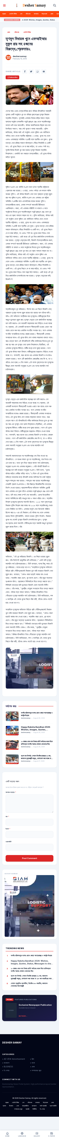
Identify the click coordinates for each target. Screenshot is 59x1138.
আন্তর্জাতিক (25, 1106)
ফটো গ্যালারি (43, 1106)
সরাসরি (27, 1109)
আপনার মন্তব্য (11, 792)
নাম (7, 816)
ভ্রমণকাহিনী (53, 1106)
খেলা (17, 1106)
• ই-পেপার (5, 1070)
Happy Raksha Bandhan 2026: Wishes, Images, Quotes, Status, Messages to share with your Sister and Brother (32, 962)
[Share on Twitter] (31, 71)
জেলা (51, 14)
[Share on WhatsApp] (37, 71)
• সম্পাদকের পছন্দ (35, 1070)
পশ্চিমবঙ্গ (28, 14)
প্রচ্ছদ (4, 14)
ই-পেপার (42, 1109)
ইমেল (8, 829)
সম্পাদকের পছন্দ (18, 1109)
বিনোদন (11, 1106)
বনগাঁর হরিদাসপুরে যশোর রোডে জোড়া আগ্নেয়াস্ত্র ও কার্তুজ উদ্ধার (31, 955)
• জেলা (32, 1066)
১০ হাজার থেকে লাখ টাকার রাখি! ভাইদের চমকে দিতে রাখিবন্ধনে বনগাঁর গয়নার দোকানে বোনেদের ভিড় (31, 969)
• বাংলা (32, 1063)
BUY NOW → (23, 1016)
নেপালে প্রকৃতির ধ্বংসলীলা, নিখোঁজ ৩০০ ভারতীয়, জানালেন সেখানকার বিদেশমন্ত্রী (29, 984)
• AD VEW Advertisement (13, 1059)
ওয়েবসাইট (9, 842)
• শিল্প (32, 1059)
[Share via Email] (43, 71)
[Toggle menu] (4, 5)
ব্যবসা (4, 1106)
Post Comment (29, 858)
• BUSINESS (7, 1066)
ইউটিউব (35, 1109)
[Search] (54, 5)
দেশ (21, 14)
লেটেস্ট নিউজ (13, 14)
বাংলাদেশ (34, 1106)
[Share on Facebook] (25, 71)
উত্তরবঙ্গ (44, 14)
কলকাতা (36, 14)
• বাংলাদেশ (5, 1063)
